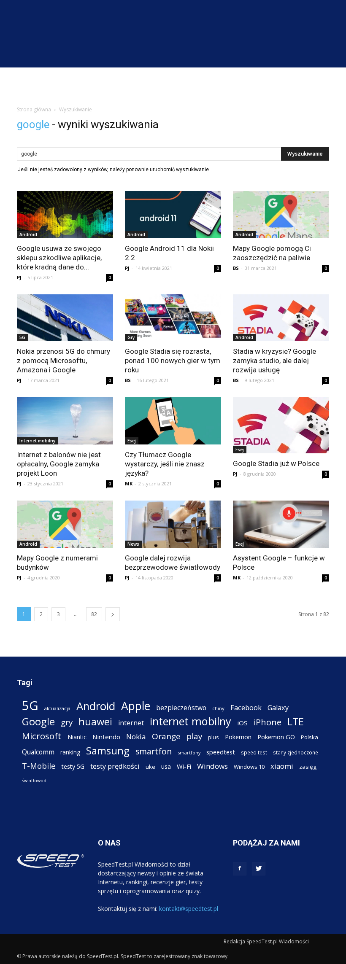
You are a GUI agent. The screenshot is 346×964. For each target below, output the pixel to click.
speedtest (220, 752)
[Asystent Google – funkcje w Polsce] (281, 524)
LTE (295, 721)
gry (67, 722)
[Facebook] (239, 868)
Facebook (246, 707)
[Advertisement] (173, 86)
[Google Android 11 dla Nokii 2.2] (173, 214)
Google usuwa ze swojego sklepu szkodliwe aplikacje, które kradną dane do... (59, 257)
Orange (166, 736)
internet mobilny (190, 721)
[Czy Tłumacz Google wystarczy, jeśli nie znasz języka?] (173, 420)
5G (22, 337)
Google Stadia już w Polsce (276, 463)
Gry (131, 337)
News (133, 544)
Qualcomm (38, 752)
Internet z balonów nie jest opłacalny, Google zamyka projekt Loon (59, 463)
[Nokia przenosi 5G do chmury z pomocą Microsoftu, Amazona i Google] (65, 318)
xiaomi (281, 766)
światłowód (34, 781)
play (194, 736)
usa (166, 766)
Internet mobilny (37, 441)
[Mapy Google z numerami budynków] (65, 524)
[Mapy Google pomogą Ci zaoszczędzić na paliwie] (281, 214)
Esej (131, 441)
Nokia (136, 736)
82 (94, 614)
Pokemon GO (276, 736)
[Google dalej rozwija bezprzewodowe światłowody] (173, 524)
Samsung (108, 750)
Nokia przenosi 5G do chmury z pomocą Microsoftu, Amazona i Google (63, 360)
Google (38, 721)
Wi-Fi (184, 766)
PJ (19, 277)
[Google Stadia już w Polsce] (281, 425)
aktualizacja (57, 708)
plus (213, 737)
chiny (218, 708)
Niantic (77, 737)
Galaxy (278, 707)
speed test (254, 752)
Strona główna (34, 109)
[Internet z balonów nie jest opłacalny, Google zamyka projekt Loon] (65, 420)
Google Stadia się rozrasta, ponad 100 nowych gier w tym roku (172, 360)
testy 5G (73, 766)
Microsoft (42, 736)
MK (128, 483)
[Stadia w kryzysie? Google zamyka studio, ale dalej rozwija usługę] (281, 318)
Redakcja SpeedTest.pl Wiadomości (266, 941)
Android (28, 234)
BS (236, 268)
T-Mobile (39, 765)
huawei (95, 721)
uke (150, 766)
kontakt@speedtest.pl (188, 909)
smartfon (153, 751)
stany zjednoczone (295, 752)
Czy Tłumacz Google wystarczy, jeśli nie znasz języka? (165, 463)
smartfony (189, 752)
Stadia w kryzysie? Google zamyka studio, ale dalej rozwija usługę (274, 360)
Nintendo (106, 736)
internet (131, 723)
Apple (135, 706)
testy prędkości (115, 766)
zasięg (307, 766)
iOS (242, 723)
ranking (70, 752)
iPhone (267, 722)
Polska (309, 737)
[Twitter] (258, 868)
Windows (212, 766)
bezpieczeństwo (181, 707)
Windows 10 (249, 766)
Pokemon (238, 736)
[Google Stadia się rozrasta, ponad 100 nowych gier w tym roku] (173, 318)
